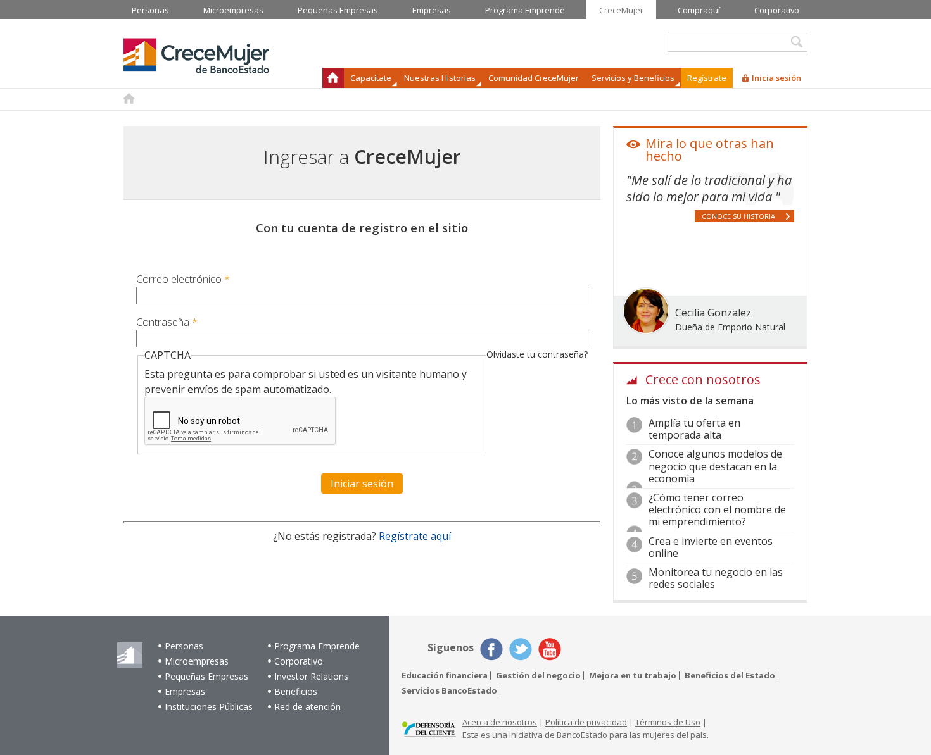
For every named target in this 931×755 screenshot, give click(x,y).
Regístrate (706, 78)
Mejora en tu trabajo (632, 675)
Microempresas (197, 661)
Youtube (549, 649)
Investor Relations (311, 676)
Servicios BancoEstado (449, 691)
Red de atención (307, 707)
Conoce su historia (738, 216)
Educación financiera (445, 675)
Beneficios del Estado (730, 675)
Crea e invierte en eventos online (711, 547)
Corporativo (298, 661)
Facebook (491, 649)
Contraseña (167, 322)
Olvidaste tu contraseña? (537, 354)
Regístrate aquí (415, 536)
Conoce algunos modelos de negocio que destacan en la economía (715, 466)
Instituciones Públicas (209, 707)
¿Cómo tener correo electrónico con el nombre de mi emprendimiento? (717, 509)
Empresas (185, 691)
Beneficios (295, 691)
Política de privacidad (586, 722)
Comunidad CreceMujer (533, 78)
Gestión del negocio (538, 675)
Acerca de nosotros (499, 722)
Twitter (520, 649)
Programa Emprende (317, 646)
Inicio (333, 78)
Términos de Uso (667, 722)
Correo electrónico (183, 279)
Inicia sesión (776, 78)
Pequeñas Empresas (206, 676)
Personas (184, 646)
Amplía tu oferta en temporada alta (694, 429)
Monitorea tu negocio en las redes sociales (716, 578)
